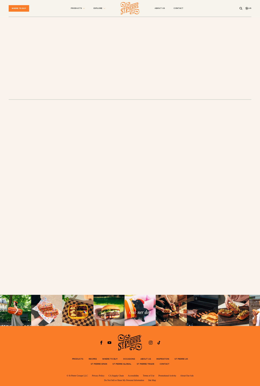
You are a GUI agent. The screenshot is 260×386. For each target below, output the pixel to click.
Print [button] (188, 84)
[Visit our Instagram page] (151, 343)
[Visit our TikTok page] (159, 343)
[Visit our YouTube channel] (109, 343)
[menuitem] (19, 8)
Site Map (152, 380)
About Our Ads (187, 375)
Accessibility (133, 375)
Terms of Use (148, 375)
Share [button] (202, 84)
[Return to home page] (130, 8)
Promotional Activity (167, 375)
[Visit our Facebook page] (101, 343)
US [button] (250, 8)
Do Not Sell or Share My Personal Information (124, 380)
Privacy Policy (98, 375)
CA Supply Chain (116, 375)
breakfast (110, 118)
